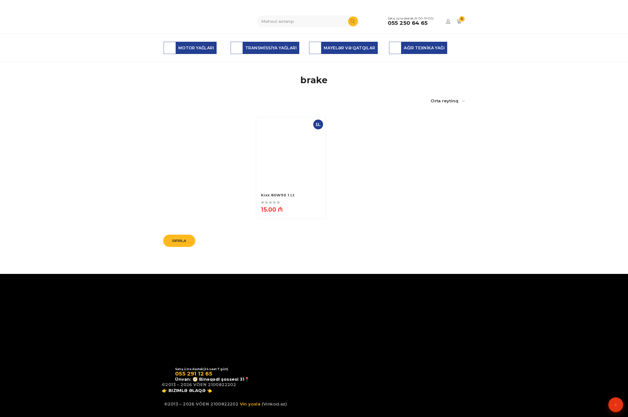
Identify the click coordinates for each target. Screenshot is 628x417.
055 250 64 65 (408, 23)
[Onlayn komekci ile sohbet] (615, 404)
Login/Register (448, 21)
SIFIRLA (179, 240)
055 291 (185, 373)
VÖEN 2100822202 (214, 384)
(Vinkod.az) (273, 404)
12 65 (204, 373)
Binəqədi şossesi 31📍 (224, 379)
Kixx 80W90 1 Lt (277, 195)
